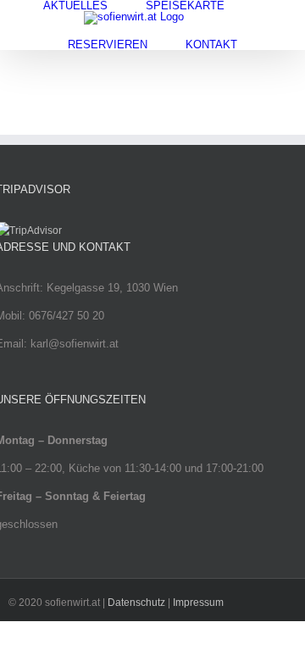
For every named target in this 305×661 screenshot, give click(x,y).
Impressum (198, 602)
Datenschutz (136, 602)
